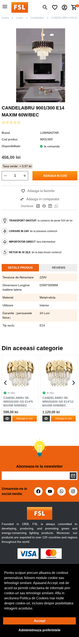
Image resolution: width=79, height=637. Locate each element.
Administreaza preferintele (39, 630)
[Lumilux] (19, 7)
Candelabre (37, 17)
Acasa (5, 17)
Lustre (19, 17)
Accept (39, 621)
